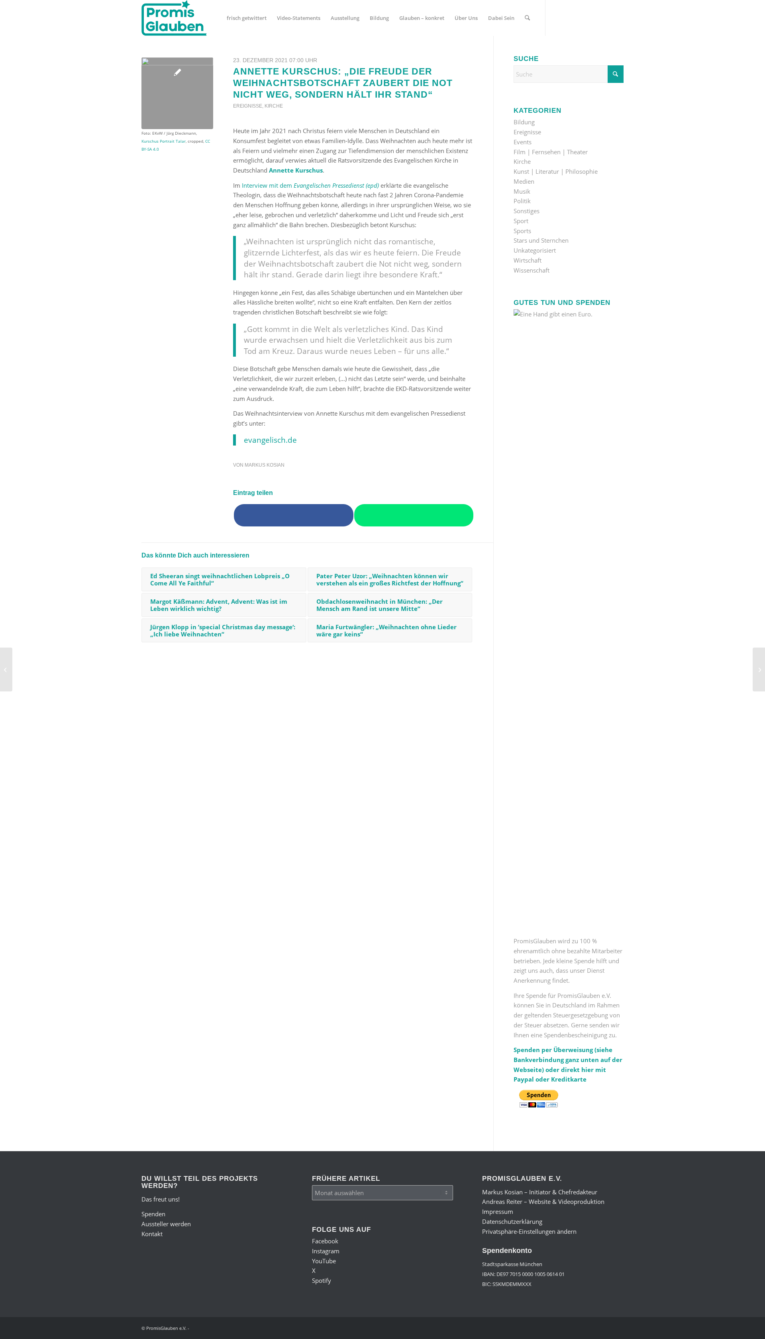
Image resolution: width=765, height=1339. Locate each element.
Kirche (274, 106)
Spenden (153, 1214)
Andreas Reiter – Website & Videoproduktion (543, 1201)
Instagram (325, 1251)
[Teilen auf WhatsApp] (414, 515)
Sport (521, 221)
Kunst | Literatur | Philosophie (556, 171)
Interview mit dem (310, 185)
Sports (522, 231)
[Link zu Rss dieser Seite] (618, 18)
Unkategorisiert (535, 250)
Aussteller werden (166, 1224)
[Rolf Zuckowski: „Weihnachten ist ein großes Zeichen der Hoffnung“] (6, 669)
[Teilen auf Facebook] (293, 515)
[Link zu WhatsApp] (606, 18)
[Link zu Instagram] (570, 18)
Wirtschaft (527, 260)
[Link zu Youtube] (582, 18)
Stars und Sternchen (541, 240)
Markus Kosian (264, 465)
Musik (522, 191)
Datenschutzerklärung (512, 1221)
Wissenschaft (531, 270)
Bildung (524, 122)
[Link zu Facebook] (558, 18)
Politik (522, 201)
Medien (524, 181)
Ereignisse (247, 106)
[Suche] (527, 18)
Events (523, 142)
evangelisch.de (270, 440)
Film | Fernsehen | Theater (551, 152)
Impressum (497, 1211)
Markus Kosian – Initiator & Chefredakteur (539, 1192)
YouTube (324, 1261)
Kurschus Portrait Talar (163, 141)
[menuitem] (247, 18)
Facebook (325, 1241)
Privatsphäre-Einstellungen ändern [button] (529, 1231)
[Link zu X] (594, 18)
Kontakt (152, 1234)
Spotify (321, 1280)
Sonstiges (526, 211)
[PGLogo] (174, 18)
